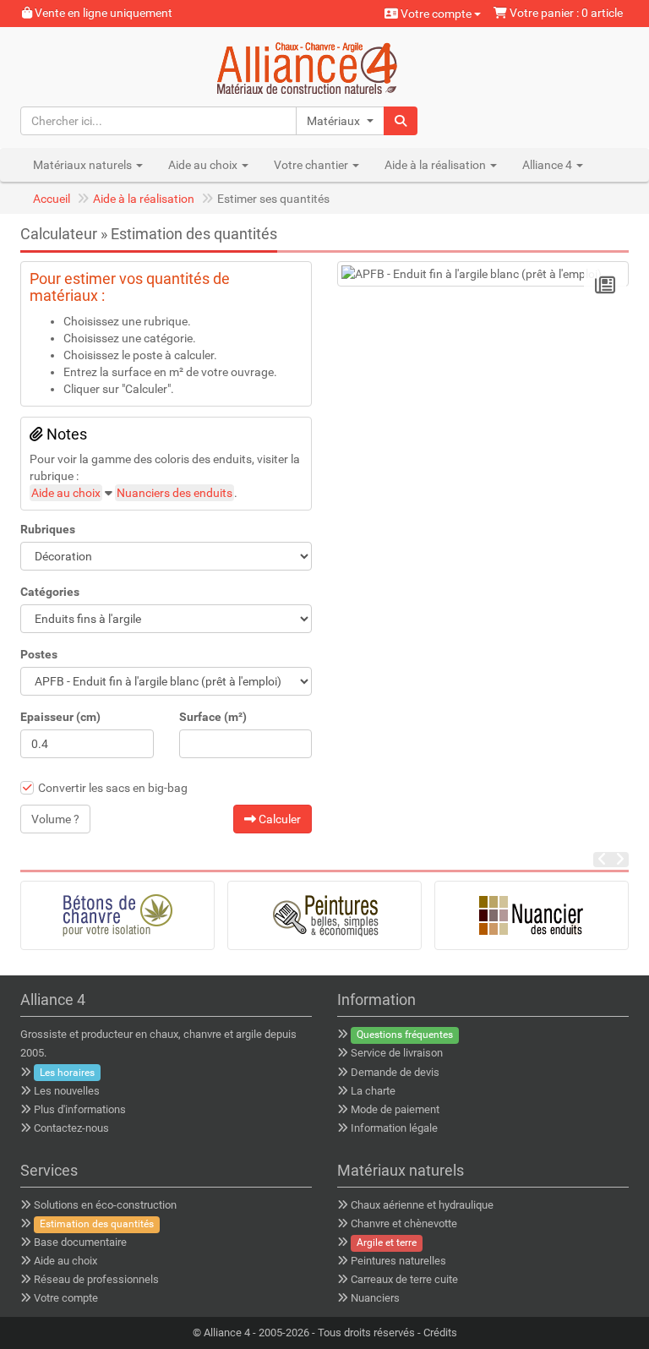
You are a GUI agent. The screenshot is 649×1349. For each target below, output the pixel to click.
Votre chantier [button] (312, 165)
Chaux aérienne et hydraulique (422, 1205)
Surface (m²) (213, 717)
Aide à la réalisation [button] (436, 165)
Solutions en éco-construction (105, 1205)
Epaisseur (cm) (60, 717)
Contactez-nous (71, 1128)
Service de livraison (397, 1052)
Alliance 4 (227, 1332)
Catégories (49, 591)
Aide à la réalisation (143, 198)
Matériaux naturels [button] (83, 165)
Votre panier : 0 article (565, 12)
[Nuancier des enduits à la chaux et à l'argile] (531, 915)
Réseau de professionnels (96, 1279)
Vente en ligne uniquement (102, 12)
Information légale (394, 1128)
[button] (340, 120)
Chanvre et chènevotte (404, 1223)
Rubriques (47, 529)
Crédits (440, 1332)
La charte (373, 1090)
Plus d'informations (80, 1109)
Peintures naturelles (398, 1260)
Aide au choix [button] (204, 165)
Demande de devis (395, 1072)
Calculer (278, 819)
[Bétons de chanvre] (117, 915)
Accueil (51, 198)
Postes (38, 654)
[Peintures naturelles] (324, 915)
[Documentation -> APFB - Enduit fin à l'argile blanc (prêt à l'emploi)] (605, 285)
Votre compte (436, 13)
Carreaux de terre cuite (404, 1279)
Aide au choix (66, 493)
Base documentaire (80, 1242)
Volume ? (55, 819)
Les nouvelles (67, 1090)
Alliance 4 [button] (548, 165)
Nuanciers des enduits (174, 493)
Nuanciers (375, 1298)
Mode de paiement (395, 1109)
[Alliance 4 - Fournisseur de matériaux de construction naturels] (325, 66)
